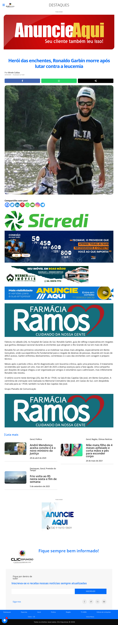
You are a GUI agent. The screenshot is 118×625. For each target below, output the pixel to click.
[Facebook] (7, 205)
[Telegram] (42, 205)
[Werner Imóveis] (46, 274)
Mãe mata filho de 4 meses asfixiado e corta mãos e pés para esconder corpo (99, 450)
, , (99, 439)
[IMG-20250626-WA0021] (59, 246)
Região (68, 612)
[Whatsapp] (27, 205)
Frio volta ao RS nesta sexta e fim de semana (43, 479)
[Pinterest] (22, 205)
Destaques (59, 4)
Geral (39, 612)
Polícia (53, 612)
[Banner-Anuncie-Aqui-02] (59, 293)
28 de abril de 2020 (38, 458)
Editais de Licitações (104, 612)
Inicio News (90, 617)
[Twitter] (12, 205)
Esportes (24, 612)
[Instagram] (37, 205)
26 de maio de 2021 (94, 460)
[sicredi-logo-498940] (46, 220)
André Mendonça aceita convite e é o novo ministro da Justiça (43, 449)
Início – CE (31, 617)
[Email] (32, 205)
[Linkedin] (17, 205)
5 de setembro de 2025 (40, 486)
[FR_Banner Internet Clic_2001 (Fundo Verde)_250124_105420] (59, 320)
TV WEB (83, 612)
